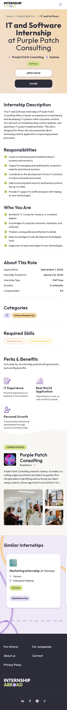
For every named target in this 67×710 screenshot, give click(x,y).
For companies (41, 646)
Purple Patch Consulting (27, 16)
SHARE (34, 83)
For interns (11, 646)
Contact (37, 656)
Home (9, 16)
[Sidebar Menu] (60, 4)
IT (7, 315)
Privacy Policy (12, 665)
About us (9, 656)
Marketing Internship (32, 571)
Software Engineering (24, 315)
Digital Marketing (20, 598)
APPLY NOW (33, 73)
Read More (26, 465)
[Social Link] (22, 701)
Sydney (54, 57)
